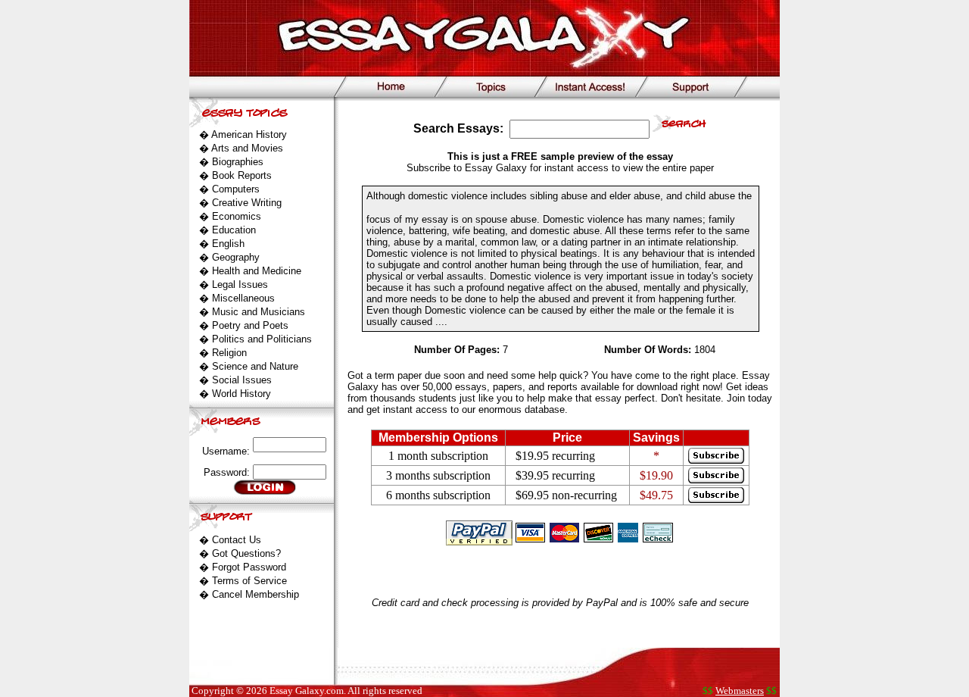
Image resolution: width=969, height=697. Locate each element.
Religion (229, 352)
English (228, 243)
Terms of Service (249, 580)
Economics (236, 216)
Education (234, 230)
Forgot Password (249, 567)
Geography (236, 257)
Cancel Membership (255, 594)
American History (249, 134)
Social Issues (242, 380)
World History (241, 393)
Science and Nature (255, 366)
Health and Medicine (256, 271)
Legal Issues (240, 284)
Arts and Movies (247, 148)
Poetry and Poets (250, 325)
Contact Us (236, 539)
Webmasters (739, 690)
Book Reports (242, 175)
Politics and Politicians (262, 339)
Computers (236, 189)
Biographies (237, 161)
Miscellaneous (243, 298)
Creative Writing (247, 202)
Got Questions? (246, 553)
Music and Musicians (258, 311)
